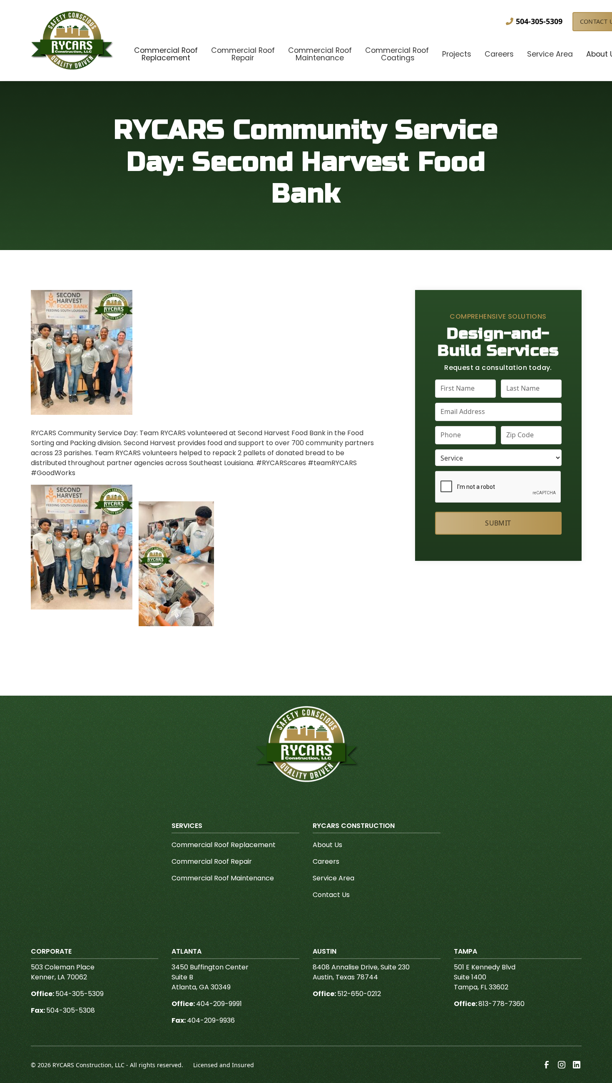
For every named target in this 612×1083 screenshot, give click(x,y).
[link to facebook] (547, 1065)
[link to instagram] (562, 1065)
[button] (165, 55)
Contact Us (331, 895)
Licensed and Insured (223, 1065)
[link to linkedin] (577, 1065)
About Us (327, 845)
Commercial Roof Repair (212, 861)
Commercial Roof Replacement (224, 845)
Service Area (333, 878)
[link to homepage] (72, 40)
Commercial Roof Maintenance (223, 878)
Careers (326, 861)
